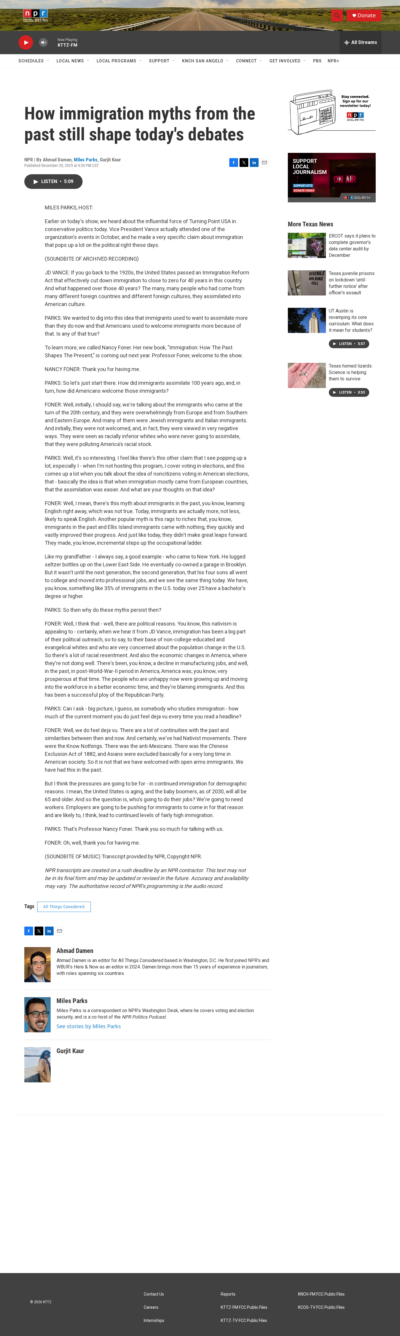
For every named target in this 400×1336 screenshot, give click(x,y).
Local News (70, 61)
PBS (317, 61)
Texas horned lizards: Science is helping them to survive (350, 372)
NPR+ (333, 61)
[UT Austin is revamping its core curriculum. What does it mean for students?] (307, 320)
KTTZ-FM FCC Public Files (244, 1307)
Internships (154, 1320)
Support (159, 61)
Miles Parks (86, 160)
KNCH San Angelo (202, 61)
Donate (367, 15)
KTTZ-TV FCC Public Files (244, 1320)
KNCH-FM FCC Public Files (321, 1294)
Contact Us (154, 1294)
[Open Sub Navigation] (48, 61)
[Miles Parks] (37, 1014)
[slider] (53, 42)
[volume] (43, 42)
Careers (151, 1307)
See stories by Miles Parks (89, 1026)
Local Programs (116, 61)
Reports (228, 1294)
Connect (246, 61)
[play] (25, 42)
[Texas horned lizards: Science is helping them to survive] (307, 375)
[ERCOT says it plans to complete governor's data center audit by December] (307, 245)
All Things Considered (64, 906)
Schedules (31, 61)
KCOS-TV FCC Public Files (321, 1307)
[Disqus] (200, 1194)
